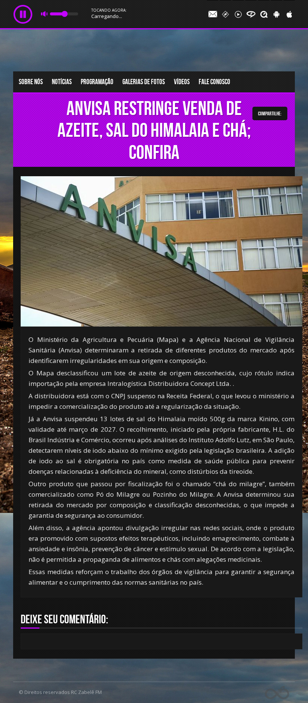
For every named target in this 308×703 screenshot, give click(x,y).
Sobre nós (31, 82)
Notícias (62, 82)
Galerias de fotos (143, 82)
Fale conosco (214, 82)
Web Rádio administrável (277, 692)
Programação (97, 82)
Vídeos (182, 82)
